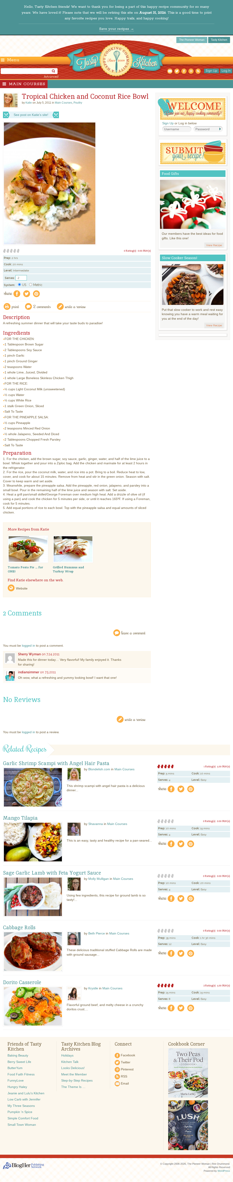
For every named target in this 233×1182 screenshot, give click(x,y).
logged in (28, 645)
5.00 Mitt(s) (223, 766)
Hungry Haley (17, 1087)
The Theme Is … (73, 1087)
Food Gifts (170, 173)
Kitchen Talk (70, 1062)
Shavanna (95, 824)
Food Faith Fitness (21, 1074)
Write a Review (135, 719)
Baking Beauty (18, 1055)
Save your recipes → (116, 29)
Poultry (77, 102)
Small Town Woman (22, 1124)
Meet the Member (74, 1074)
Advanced (51, 76)
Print (15, 306)
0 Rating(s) (130, 250)
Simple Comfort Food (23, 1118)
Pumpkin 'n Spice (20, 1112)
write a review (75, 306)
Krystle (93, 988)
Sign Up (211, 70)
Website (22, 588)
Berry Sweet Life (19, 1062)
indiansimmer (28, 672)
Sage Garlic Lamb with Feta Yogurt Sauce (52, 873)
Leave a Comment (134, 633)
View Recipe (214, 245)
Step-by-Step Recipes (77, 1080)
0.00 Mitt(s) (144, 250)
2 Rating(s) (209, 985)
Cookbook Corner (186, 1044)
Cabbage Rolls (19, 927)
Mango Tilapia (20, 818)
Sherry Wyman (29, 654)
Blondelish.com (99, 769)
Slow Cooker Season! (179, 257)
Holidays (67, 1055)
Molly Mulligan (98, 879)
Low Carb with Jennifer (24, 1099)
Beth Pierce (96, 933)
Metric (37, 285)
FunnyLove (16, 1080)
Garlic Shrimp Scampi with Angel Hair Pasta (56, 763)
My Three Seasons (21, 1106)
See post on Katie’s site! (31, 115)
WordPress (224, 1170)
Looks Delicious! (73, 1068)
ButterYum (15, 1068)
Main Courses (27, 84)
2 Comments (42, 306)
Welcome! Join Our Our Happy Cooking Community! (191, 109)
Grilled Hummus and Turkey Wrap (68, 569)
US (24, 285)
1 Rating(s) (210, 766)
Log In (226, 70)
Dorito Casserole (22, 982)
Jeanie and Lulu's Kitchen (26, 1093)
